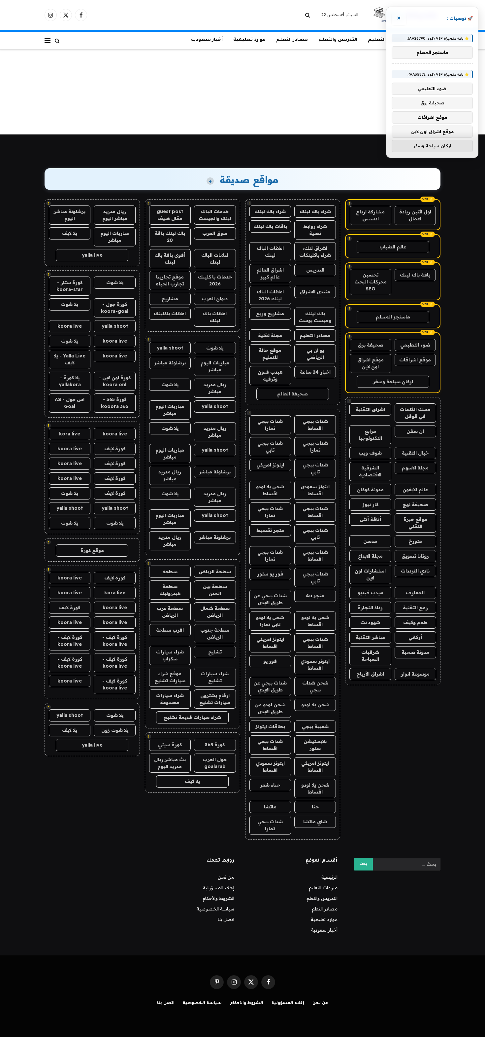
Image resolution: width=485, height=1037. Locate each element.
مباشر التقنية (370, 637)
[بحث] (308, 15)
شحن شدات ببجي (315, 686)
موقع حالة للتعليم (270, 353)
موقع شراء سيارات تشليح (169, 677)
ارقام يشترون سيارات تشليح (214, 698)
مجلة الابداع (370, 556)
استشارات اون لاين (370, 574)
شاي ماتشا (315, 822)
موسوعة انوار (415, 674)
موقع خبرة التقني (415, 522)
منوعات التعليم (323, 888)
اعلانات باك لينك (215, 317)
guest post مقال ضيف (170, 214)
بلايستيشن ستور (315, 744)
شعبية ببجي (315, 726)
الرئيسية (329, 877)
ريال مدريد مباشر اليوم (114, 214)
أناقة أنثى (370, 519)
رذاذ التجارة (370, 608)
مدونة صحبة (415, 652)
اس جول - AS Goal (69, 402)
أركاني (415, 637)
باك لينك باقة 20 (170, 236)
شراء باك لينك (315, 211)
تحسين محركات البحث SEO (370, 282)
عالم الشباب (392, 247)
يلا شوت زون (114, 730)
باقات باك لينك (270, 226)
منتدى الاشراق (315, 292)
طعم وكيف (415, 622)
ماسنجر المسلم (393, 317)
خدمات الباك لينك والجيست (215, 214)
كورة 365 (215, 745)
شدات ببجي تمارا (270, 424)
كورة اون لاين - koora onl (115, 381)
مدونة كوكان (370, 490)
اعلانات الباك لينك (270, 251)
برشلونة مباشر (170, 363)
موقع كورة (92, 550)
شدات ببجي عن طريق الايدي (270, 599)
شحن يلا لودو (315, 705)
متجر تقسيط (270, 530)
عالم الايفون (415, 490)
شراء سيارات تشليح (215, 677)
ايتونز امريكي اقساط (270, 642)
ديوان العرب (215, 299)
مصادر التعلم (292, 40)
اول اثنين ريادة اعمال (415, 215)
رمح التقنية (415, 608)
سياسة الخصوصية (215, 909)
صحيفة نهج (415, 504)
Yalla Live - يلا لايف (69, 359)
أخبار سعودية (207, 40)
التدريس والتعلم (337, 40)
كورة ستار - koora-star (69, 285)
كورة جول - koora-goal (114, 307)
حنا (315, 807)
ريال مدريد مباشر (215, 388)
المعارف (415, 593)
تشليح (215, 652)
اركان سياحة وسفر (393, 382)
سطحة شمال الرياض (215, 611)
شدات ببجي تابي (270, 446)
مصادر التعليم (315, 335)
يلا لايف (192, 781)
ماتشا (270, 807)
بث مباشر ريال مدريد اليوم (170, 763)
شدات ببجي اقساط (315, 424)
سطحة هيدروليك (169, 589)
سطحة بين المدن (215, 589)
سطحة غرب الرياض (170, 611)
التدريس (315, 270)
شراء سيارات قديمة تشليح (192, 717)
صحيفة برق (370, 345)
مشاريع (170, 299)
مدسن (370, 541)
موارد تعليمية (249, 40)
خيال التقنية (415, 453)
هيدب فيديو (370, 593)
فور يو (270, 661)
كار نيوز (370, 504)
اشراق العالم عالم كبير (270, 273)
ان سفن (415, 431)
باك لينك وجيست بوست (315, 317)
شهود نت (370, 622)
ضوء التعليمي (415, 345)
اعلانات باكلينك (170, 313)
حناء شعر (270, 785)
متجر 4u (315, 596)
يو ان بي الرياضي (315, 353)
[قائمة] (47, 40)
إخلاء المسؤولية (218, 888)
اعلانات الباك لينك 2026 (270, 295)
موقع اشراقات (415, 360)
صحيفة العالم (292, 394)
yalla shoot (170, 348)
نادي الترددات (415, 571)
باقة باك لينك (415, 275)
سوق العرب (214, 233)
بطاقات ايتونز (270, 726)
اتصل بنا (226, 919)
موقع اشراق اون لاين (370, 363)
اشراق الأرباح (370, 674)
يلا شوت (214, 348)
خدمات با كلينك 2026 (215, 280)
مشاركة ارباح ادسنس (370, 215)
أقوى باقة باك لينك (169, 258)
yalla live (92, 255)
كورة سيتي (170, 745)
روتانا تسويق (415, 556)
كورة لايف (114, 449)
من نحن (226, 877)
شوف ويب (370, 453)
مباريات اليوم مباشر (215, 366)
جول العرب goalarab (215, 763)
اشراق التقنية (370, 409)
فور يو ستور (270, 574)
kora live (69, 434)
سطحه (170, 571)
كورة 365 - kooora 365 (114, 402)
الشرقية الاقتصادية (370, 471)
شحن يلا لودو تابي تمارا (270, 620)
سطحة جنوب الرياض (214, 633)
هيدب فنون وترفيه (270, 375)
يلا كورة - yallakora (70, 381)
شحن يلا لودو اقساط (270, 490)
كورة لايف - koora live (114, 640)
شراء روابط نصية (315, 229)
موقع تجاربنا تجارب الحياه (170, 280)
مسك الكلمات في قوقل (415, 412)
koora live (69, 326)
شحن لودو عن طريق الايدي (270, 708)
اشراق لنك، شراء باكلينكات (315, 251)
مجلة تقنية (270, 335)
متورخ (415, 541)
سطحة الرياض (215, 571)
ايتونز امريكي (270, 465)
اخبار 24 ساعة (315, 372)
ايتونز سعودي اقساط (315, 490)
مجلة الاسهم (415, 468)
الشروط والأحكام (218, 898)
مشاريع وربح (270, 313)
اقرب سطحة (170, 630)
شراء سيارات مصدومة (170, 698)
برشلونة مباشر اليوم (69, 214)
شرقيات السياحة (370, 655)
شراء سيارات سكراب (170, 655)
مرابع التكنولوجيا (370, 434)
